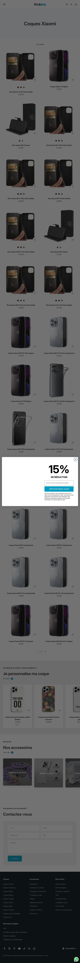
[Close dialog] (75, 459)
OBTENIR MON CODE (59, 489)
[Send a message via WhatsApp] (76, 959)
